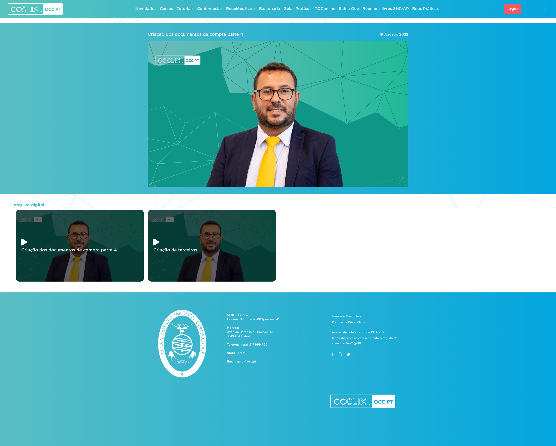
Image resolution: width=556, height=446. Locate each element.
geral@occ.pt (246, 361)
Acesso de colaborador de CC (358, 332)
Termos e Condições (346, 316)
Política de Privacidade (348, 322)
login (512, 9)
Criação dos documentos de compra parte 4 (195, 34)
